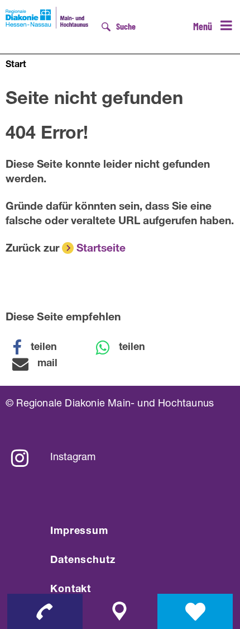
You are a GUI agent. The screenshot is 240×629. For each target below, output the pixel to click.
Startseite (101, 249)
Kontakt (70, 590)
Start (16, 65)
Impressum (79, 532)
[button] (42, 347)
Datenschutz (83, 561)
